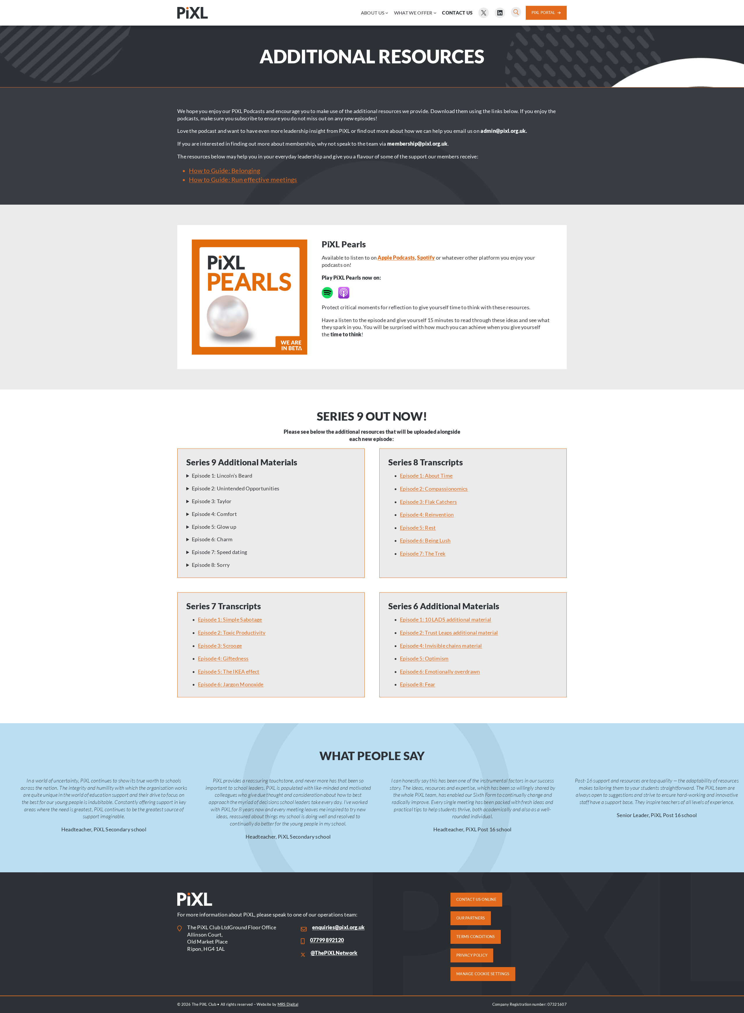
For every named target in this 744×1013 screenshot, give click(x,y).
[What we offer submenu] (435, 12)
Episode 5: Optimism (424, 658)
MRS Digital (288, 1004)
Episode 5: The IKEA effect (229, 672)
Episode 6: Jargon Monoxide (231, 684)
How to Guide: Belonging (224, 170)
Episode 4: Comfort (214, 514)
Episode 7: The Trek (423, 554)
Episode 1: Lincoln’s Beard (222, 476)
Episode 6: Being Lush (425, 540)
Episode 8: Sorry (211, 565)
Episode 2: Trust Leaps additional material (449, 633)
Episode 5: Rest (418, 528)
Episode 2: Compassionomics (434, 489)
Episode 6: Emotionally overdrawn (440, 672)
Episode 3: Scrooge (220, 646)
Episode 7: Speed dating (219, 552)
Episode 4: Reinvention (427, 515)
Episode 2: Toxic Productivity (232, 633)
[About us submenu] (386, 12)
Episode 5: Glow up (214, 527)
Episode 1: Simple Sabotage (230, 620)
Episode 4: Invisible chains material (441, 646)
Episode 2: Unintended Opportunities (236, 488)
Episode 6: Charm (212, 539)
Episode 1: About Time (426, 476)
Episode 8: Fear (417, 684)
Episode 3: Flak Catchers (428, 502)
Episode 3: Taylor (212, 501)
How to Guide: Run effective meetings (243, 179)
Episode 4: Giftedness (223, 658)
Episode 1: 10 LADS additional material (445, 620)
